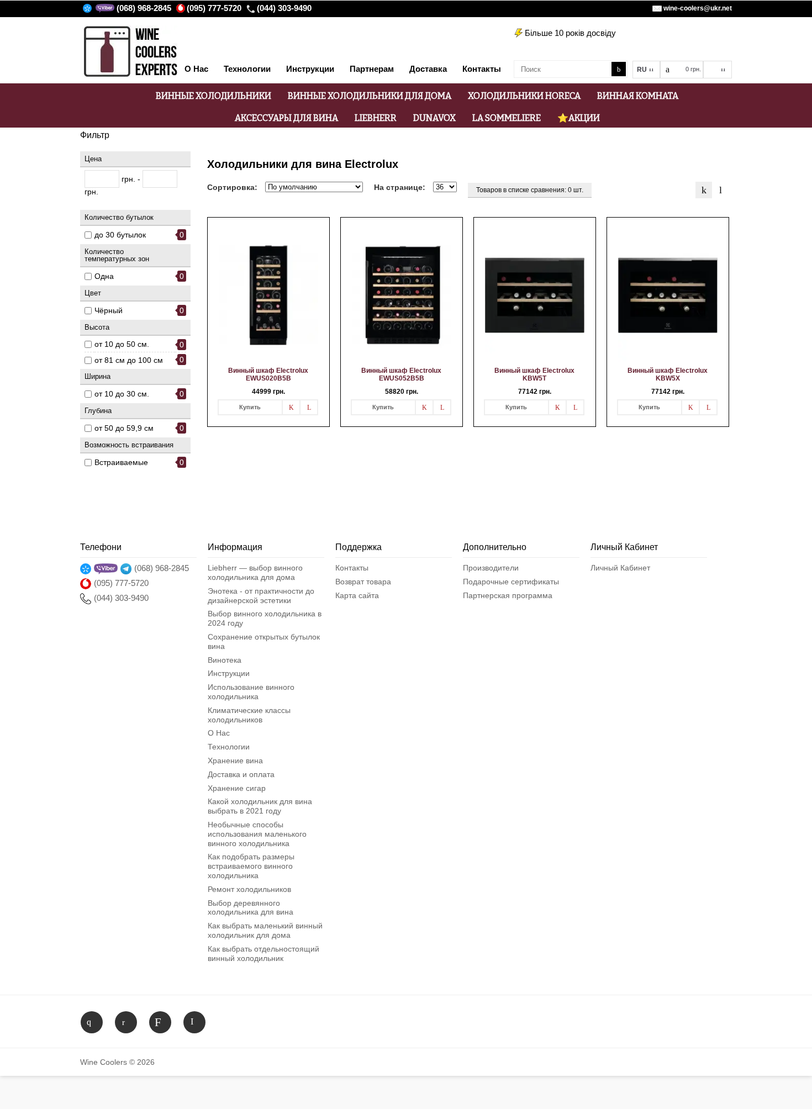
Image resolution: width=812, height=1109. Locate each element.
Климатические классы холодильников (249, 715)
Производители (491, 567)
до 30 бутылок (120, 234)
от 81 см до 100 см (128, 360)
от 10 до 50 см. (121, 344)
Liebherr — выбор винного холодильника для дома (255, 572)
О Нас (219, 732)
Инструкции (229, 673)
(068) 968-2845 (144, 8)
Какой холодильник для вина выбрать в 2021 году (260, 806)
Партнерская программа (507, 595)
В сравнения (309, 407)
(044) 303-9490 (284, 8)
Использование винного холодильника (251, 692)
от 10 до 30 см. (121, 393)
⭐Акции (578, 118)
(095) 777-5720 (214, 8)
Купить (250, 407)
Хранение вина (235, 760)
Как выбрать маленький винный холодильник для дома (265, 930)
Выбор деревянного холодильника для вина (250, 908)
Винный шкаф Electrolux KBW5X (668, 374)
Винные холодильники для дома (369, 96)
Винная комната (637, 96)
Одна (104, 276)
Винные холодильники (213, 96)
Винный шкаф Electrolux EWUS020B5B (268, 374)
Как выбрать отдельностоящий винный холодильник (263, 953)
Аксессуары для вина (286, 118)
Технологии (229, 746)
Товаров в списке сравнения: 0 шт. (529, 190)
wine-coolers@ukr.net (697, 8)
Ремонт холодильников (249, 889)
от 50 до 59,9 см (124, 428)
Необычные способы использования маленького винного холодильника (257, 834)
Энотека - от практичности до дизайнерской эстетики (261, 596)
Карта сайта (357, 595)
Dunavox (434, 118)
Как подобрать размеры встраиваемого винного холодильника (251, 866)
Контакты (351, 567)
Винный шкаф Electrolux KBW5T (534, 374)
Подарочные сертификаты (511, 581)
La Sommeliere (506, 118)
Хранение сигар (237, 788)
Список (720, 190)
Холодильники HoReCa (524, 96)
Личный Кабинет (620, 567)
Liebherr (376, 118)
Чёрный (108, 310)
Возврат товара (363, 581)
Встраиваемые (121, 462)
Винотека (224, 660)
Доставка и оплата (241, 774)
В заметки (291, 407)
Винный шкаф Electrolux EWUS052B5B (401, 374)
